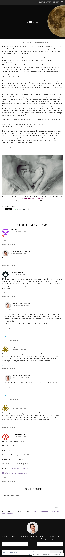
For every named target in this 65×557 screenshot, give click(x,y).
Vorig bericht (15, 544)
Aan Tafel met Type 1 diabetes (49, 2)
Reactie (57, 507)
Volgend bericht (49, 544)
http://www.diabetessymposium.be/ (14, 473)
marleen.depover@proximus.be (17, 468)
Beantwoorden (8, 244)
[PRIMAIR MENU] (62, 2)
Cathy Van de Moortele (41, 42)
